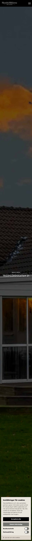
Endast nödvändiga (16, 524)
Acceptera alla (16, 519)
